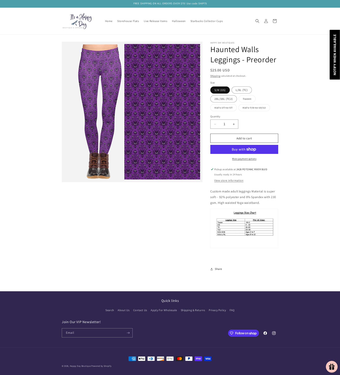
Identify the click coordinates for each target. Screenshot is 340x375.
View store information (228, 180)
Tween (249, 99)
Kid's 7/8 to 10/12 (256, 108)
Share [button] (218, 269)
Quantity (215, 116)
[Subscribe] (128, 332)
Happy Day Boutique (80, 366)
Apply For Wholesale (164, 310)
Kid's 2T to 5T (225, 108)
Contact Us (140, 310)
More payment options (244, 158)
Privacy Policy (217, 310)
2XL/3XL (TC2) (223, 99)
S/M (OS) (220, 90)
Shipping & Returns (193, 310)
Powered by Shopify (101, 366)
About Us (123, 310)
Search (109, 310)
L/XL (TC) (242, 90)
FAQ (232, 310)
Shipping (215, 75)
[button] (257, 21)
